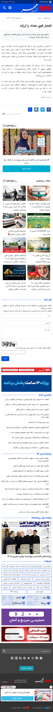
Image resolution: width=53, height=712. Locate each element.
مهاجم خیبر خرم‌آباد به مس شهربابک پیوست (33, 494)
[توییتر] (28, 658)
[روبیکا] (24, 658)
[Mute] (9, 153)
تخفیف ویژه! (17, 698)
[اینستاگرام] (32, 658)
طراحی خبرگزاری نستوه (39, 707)
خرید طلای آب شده (43, 570)
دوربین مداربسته (30, 574)
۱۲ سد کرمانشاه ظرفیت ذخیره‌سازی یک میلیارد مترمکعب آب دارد (25, 499)
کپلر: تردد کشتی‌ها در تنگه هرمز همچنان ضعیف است (29, 432)
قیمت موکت (28, 570)
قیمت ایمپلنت (25, 579)
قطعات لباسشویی (9, 579)
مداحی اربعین (45, 574)
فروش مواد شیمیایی (42, 579)
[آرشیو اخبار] (16, 658)
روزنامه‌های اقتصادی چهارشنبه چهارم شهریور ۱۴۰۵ (29, 556)
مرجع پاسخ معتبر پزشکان (12, 574)
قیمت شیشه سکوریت (16, 566)
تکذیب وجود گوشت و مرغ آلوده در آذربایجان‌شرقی (31, 471)
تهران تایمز (39, 591)
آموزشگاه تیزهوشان (43, 583)
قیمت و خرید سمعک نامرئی (22, 587)
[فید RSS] (20, 658)
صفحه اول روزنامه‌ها (42, 518)
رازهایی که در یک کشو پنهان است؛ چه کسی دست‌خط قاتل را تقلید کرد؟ (27, 416)
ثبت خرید (26, 168)
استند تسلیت (7, 570)
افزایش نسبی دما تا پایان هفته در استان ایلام (32, 409)
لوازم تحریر (31, 566)
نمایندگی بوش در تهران (11, 583)
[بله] (37, 658)
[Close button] (50, 687)
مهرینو (5, 587)
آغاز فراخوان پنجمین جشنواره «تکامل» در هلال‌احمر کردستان (27, 427)
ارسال (5, 358)
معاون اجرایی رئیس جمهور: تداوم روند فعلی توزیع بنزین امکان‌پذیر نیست (28, 459)
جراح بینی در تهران (44, 566)
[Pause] (5, 153)
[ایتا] (12, 658)
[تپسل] (3, 125)
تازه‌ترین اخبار (45, 395)
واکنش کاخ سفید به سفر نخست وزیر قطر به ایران (31, 466)
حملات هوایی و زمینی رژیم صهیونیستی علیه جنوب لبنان (28, 442)
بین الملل (47, 18)
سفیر (4, 566)
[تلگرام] (41, 658)
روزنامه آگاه (14, 591)
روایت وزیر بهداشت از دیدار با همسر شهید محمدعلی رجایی (27, 476)
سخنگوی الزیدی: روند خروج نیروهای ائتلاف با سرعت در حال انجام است (25, 482)
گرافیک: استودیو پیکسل (19, 707)
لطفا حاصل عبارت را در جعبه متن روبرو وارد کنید (33, 348)
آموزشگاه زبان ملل (43, 587)
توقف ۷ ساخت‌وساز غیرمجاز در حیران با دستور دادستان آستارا (27, 489)
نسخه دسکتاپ (26, 668)
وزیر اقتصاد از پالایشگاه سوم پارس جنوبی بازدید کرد (30, 437)
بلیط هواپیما (28, 583)
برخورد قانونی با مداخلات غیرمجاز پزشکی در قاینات (31, 447)
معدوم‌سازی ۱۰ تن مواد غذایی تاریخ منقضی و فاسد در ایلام (27, 404)
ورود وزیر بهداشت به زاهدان (38, 422)
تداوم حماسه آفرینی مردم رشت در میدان (34, 512)
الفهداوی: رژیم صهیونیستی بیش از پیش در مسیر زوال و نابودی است (26, 505)
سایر (39, 18)
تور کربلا (18, 570)
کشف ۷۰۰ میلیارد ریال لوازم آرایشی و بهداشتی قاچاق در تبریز (27, 399)
